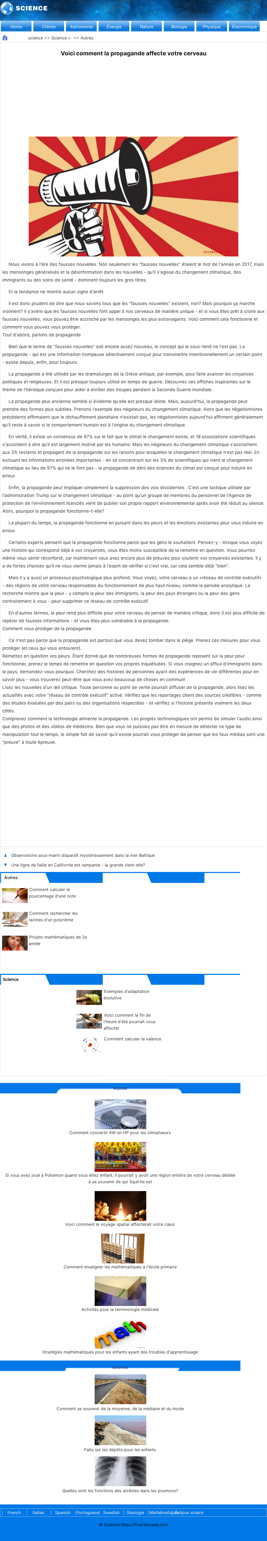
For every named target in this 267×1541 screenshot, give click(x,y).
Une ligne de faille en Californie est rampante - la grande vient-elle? (78, 865)
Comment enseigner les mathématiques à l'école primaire (120, 1266)
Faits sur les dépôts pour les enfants (120, 1449)
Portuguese (86, 1512)
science (35, 37)
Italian (38, 1512)
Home (16, 26)
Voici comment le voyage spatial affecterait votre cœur (120, 1224)
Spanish (62, 1512)
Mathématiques (159, 1512)
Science (59, 37)
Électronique (244, 26)
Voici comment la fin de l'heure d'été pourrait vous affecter (129, 1021)
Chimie (49, 26)
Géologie (135, 1512)
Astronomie (81, 26)
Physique (212, 26)
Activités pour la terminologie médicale (120, 1309)
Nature (146, 26)
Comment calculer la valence (132, 1038)
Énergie (114, 26)
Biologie (179, 26)
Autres (87, 37)
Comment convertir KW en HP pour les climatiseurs (120, 1132)
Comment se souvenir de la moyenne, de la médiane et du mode (120, 1408)
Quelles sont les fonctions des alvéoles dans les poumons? (120, 1490)
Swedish (111, 1512)
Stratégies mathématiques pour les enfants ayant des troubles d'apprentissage (120, 1352)
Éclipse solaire (189, 1512)
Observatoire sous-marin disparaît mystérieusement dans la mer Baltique (83, 855)
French (14, 1512)
